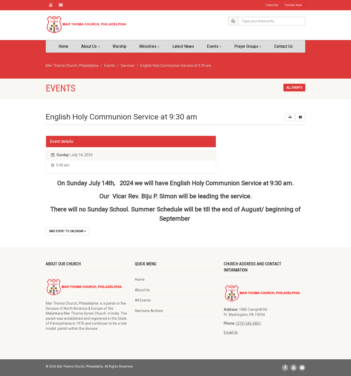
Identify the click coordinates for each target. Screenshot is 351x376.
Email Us (231, 332)
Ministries (147, 46)
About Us (89, 46)
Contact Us (283, 46)
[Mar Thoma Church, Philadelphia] (86, 24)
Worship (119, 46)
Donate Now (293, 5)
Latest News (183, 46)
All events (294, 87)
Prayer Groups (246, 46)
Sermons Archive (149, 311)
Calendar (271, 5)
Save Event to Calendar (66, 231)
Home (63, 46)
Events (212, 46)
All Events (143, 300)
